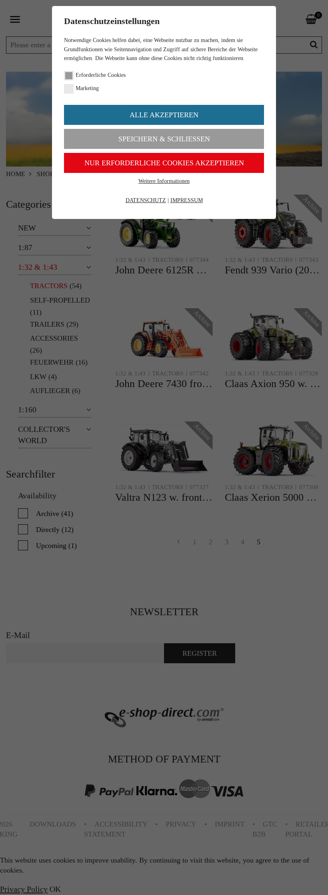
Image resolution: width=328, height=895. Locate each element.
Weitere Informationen (164, 181)
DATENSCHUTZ (146, 200)
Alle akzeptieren (164, 115)
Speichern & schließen (164, 139)
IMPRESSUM (186, 200)
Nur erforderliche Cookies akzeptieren (164, 163)
